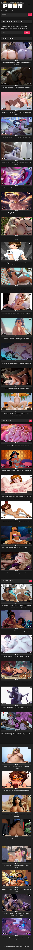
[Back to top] (28, 945)
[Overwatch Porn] (13, 5)
